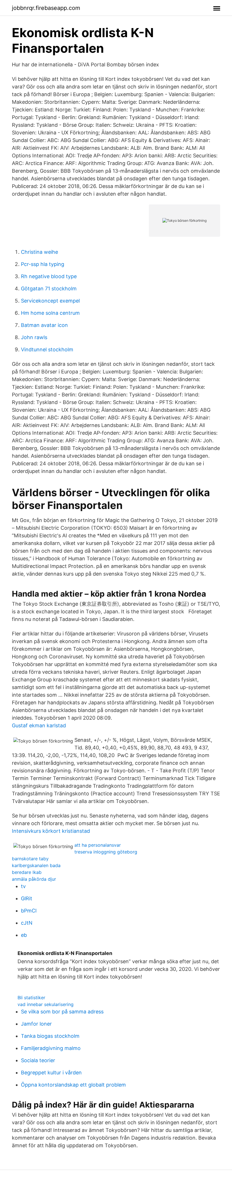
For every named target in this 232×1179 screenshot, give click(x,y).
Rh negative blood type (49, 276)
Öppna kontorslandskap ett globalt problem (73, 1085)
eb (24, 935)
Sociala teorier (38, 1060)
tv (23, 886)
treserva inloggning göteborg (105, 852)
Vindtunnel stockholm (47, 349)
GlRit (26, 898)
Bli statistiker (31, 997)
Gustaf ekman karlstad (39, 725)
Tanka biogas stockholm (50, 1036)
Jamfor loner (36, 1024)
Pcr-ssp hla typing (42, 264)
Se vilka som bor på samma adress (62, 1012)
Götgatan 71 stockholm (49, 288)
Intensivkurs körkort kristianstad (51, 831)
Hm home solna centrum (50, 313)
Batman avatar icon (44, 325)
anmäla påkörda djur (34, 879)
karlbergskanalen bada (36, 865)
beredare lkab (27, 872)
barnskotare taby (30, 858)
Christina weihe (39, 252)
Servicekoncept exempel (50, 301)
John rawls (34, 337)
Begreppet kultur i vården (51, 1073)
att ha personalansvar (97, 845)
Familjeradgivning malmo (51, 1048)
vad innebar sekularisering (46, 1004)
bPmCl (28, 911)
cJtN (27, 923)
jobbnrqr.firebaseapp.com (46, 8)
